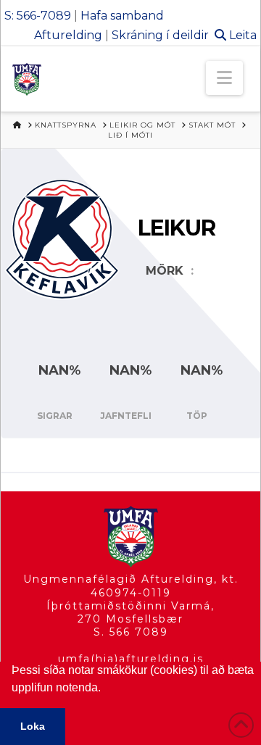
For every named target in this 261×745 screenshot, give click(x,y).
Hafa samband (122, 15)
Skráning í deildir (160, 35)
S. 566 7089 (131, 631)
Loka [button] (32, 726)
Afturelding (68, 35)
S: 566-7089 (37, 15)
